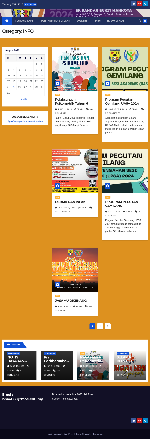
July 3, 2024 (114, 212)
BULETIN (82, 21)
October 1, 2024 (67, 208)
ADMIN (80, 109)
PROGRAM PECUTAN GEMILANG (121, 204)
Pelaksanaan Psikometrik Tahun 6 (71, 101)
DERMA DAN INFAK (70, 202)
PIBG (98, 21)
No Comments (112, 113)
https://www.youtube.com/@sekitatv (25, 121)
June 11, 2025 (65, 109)
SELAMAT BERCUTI (125, 359)
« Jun (24, 99)
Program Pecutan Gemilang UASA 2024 (122, 101)
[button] (140, 21)
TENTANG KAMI (24, 21)
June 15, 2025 (17, 366)
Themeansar (97, 434)
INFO (57, 95)
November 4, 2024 (117, 109)
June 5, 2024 (64, 306)
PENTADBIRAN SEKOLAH (55, 21)
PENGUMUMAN (13, 353)
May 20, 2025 (126, 366)
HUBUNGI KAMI (116, 21)
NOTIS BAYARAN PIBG (15, 361)
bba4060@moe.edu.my (22, 399)
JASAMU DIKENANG (71, 301)
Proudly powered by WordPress (60, 434)
